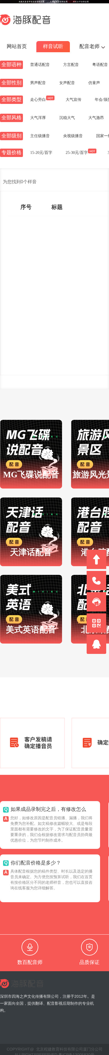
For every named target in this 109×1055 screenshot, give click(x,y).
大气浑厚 (38, 118)
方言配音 (71, 65)
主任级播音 (40, 136)
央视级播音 (73, 136)
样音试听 (53, 46)
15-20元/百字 (41, 153)
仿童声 (94, 83)
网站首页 (17, 46)
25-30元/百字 (77, 153)
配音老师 (89, 46)
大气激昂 (96, 118)
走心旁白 (38, 100)
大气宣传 (73, 100)
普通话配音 (40, 65)
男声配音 (38, 83)
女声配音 (67, 83)
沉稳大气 (67, 118)
